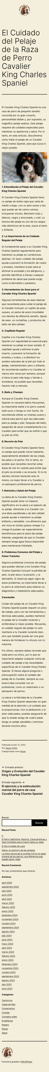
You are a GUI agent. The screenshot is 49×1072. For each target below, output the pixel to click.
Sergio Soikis (11, 748)
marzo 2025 (8, 903)
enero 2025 (7, 911)
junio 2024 (7, 939)
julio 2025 (7, 891)
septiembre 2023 (10, 976)
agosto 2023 (8, 980)
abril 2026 (7, 883)
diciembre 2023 (9, 964)
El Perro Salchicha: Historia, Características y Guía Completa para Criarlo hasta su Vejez (24, 840)
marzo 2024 (8, 952)
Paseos (5, 1025)
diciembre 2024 (10, 915)
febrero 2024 (8, 956)
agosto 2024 (8, 931)
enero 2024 (8, 960)
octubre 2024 (9, 923)
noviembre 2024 (10, 919)
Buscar (5, 817)
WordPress (26, 1061)
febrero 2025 (8, 907)
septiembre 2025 (10, 887)
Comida (6, 1012)
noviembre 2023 (10, 968)
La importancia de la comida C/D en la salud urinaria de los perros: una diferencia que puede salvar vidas (24, 856)
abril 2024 (7, 948)
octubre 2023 (8, 972)
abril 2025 (7, 899)
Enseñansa (7, 1020)
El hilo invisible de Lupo (13, 846)
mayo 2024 (7, 944)
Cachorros (7, 1000)
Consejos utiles (9, 1016)
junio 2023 (7, 988)
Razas (23, 751)
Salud (4, 1033)
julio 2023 (7, 984)
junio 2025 (7, 895)
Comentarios (8, 1008)
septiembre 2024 (10, 927)
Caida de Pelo (8, 1004)
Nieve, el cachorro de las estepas (18, 850)
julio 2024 (7, 935)
